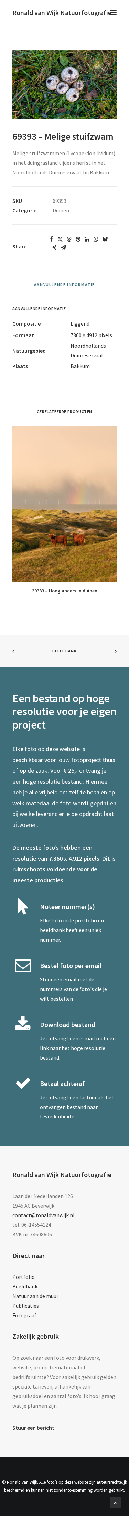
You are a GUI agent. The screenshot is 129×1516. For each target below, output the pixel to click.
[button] (113, 12)
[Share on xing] (54, 247)
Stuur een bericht (33, 1427)
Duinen (61, 210)
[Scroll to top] (115, 1502)
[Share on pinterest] (78, 239)
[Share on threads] (69, 239)
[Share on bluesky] (105, 239)
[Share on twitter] (60, 239)
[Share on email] (63, 247)
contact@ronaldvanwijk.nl (43, 1215)
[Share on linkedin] (87, 239)
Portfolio (23, 1276)
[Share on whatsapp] (96, 239)
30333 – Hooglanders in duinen (64, 591)
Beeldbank (64, 650)
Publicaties (25, 1305)
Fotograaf (24, 1315)
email (70, 979)
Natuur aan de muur (35, 1296)
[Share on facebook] (51, 239)
